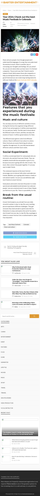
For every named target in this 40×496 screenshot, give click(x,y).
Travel (3, 387)
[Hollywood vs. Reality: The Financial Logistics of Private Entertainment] (6, 450)
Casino (3, 331)
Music (5, 14)
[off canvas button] (2, 2)
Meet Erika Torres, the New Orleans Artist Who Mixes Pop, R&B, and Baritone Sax (25, 292)
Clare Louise (17, 285)
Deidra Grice (17, 296)
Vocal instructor (7, 408)
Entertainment (6, 337)
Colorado (32, 23)
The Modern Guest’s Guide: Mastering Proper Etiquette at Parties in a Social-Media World (18, 433)
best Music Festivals (24, 23)
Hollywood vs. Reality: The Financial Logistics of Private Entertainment (24, 449)
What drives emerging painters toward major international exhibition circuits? (25, 440)
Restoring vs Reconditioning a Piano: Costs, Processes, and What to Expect (24, 303)
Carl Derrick (17, 273)
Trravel (3, 393)
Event (3, 342)
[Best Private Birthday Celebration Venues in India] (6, 459)
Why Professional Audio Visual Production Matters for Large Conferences (21, 268)
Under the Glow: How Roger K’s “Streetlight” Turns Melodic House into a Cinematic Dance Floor (25, 281)
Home (3, 357)
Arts (2, 326)
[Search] (37, 2)
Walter (16, 307)
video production (7, 403)
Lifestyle (4, 367)
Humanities (4, 362)
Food (3, 352)
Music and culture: (22, 25)
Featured (4, 347)
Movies (3, 372)
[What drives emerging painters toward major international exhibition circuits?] (6, 442)
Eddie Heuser (5, 25)
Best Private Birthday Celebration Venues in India (24, 457)
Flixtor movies (11, 484)
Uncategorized (6, 398)
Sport (3, 382)
